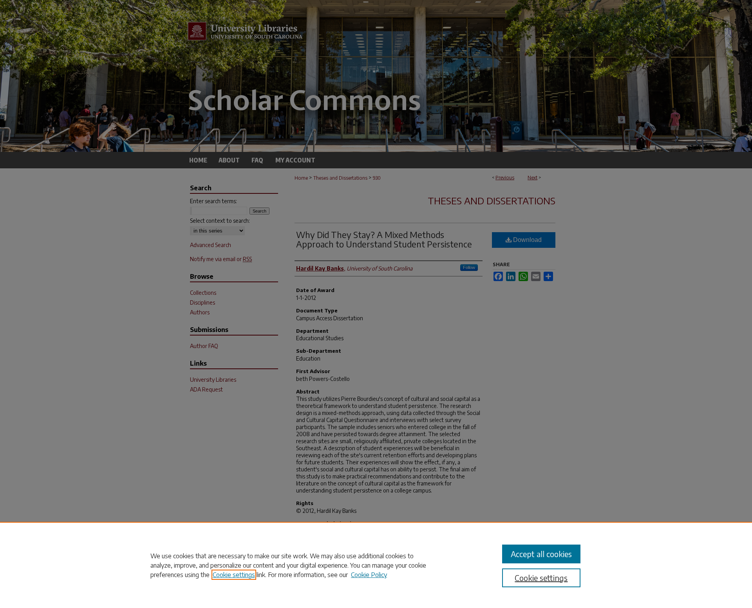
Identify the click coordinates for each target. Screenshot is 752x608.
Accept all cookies (541, 554)
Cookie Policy (369, 575)
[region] (376, 565)
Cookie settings (234, 575)
